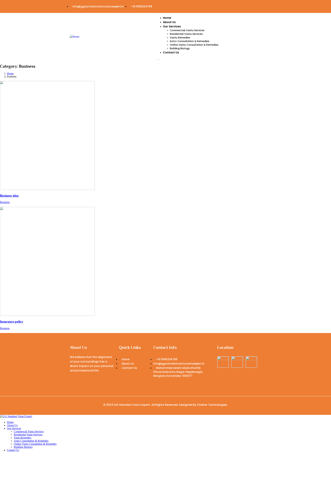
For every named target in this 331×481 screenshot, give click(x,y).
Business (5, 202)
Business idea (9, 195)
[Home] (74, 36)
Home (10, 73)
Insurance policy (11, 321)
